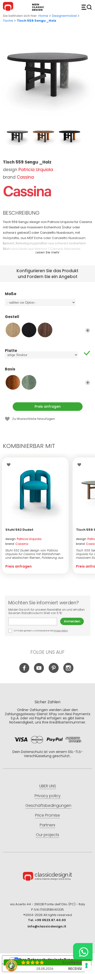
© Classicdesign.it (47, 877)
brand (16, 544)
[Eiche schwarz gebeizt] (29, 330)
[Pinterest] (53, 671)
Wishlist (10, 464)
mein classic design (38, 7)
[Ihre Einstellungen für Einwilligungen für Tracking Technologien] (86, 965)
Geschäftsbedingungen (48, 805)
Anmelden (72, 621)
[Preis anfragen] (35, 490)
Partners (47, 825)
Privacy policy (48, 796)
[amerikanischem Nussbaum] (45, 330)
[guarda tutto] (87, 330)
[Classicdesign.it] (9, 7)
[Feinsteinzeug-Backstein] (13, 382)
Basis (10, 369)
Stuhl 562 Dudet (19, 529)
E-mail (34, 621)
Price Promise (47, 815)
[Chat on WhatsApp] (83, 952)
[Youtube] (39, 671)
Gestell (12, 317)
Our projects (47, 835)
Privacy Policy (61, 630)
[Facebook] (24, 671)
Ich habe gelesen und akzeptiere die (40, 630)
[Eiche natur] (13, 330)
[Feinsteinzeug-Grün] (29, 382)
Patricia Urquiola (36, 170)
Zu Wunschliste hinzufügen (33, 418)
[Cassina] (27, 191)
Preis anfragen (48, 406)
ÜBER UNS (47, 786)
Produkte (86, 7)
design (23, 539)
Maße (10, 294)
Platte (11, 350)
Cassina (25, 177)
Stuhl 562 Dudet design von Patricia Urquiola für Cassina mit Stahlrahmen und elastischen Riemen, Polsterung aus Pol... (34, 554)
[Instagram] (68, 671)
